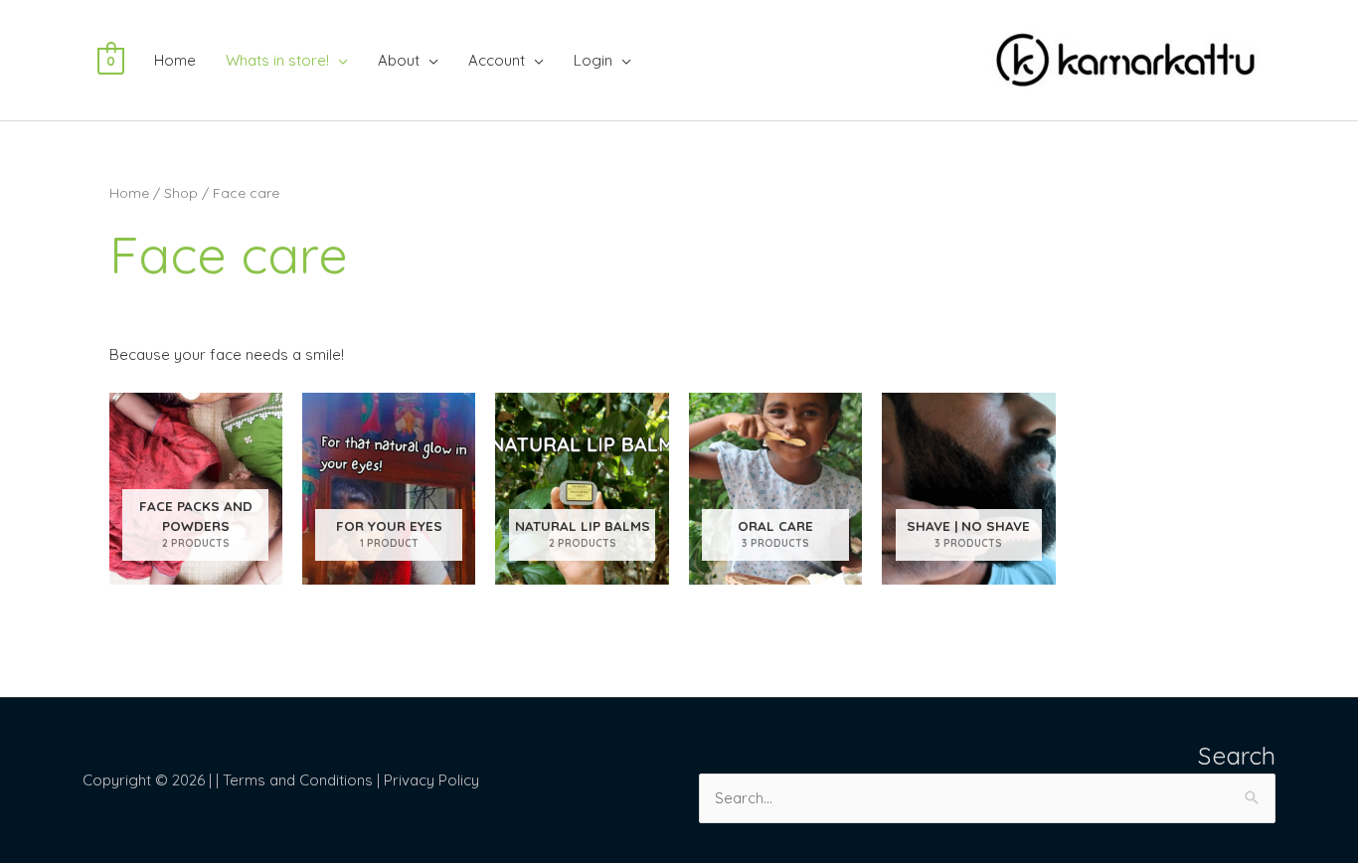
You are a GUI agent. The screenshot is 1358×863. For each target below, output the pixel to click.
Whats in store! (277, 60)
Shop (181, 192)
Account (496, 60)
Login (593, 60)
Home (175, 60)
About (399, 60)
